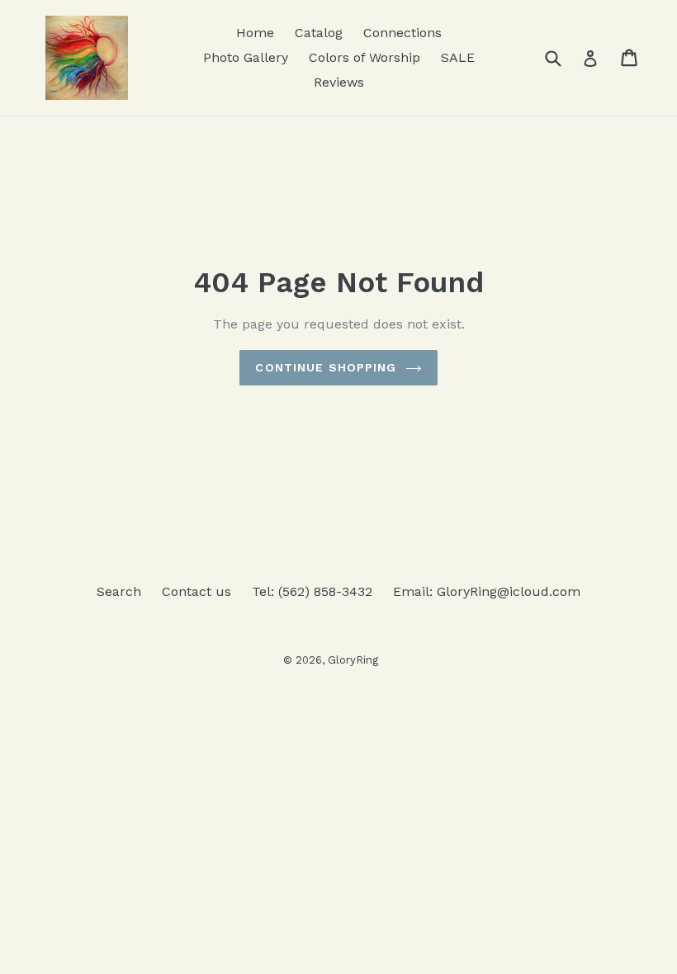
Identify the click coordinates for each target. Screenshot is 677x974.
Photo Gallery (245, 57)
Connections (402, 32)
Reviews (339, 82)
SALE (458, 57)
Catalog (319, 32)
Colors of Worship (364, 57)
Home (255, 32)
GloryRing (353, 660)
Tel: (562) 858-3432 (312, 591)
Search (119, 591)
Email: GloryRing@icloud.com (486, 591)
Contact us (196, 591)
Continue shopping (325, 367)
